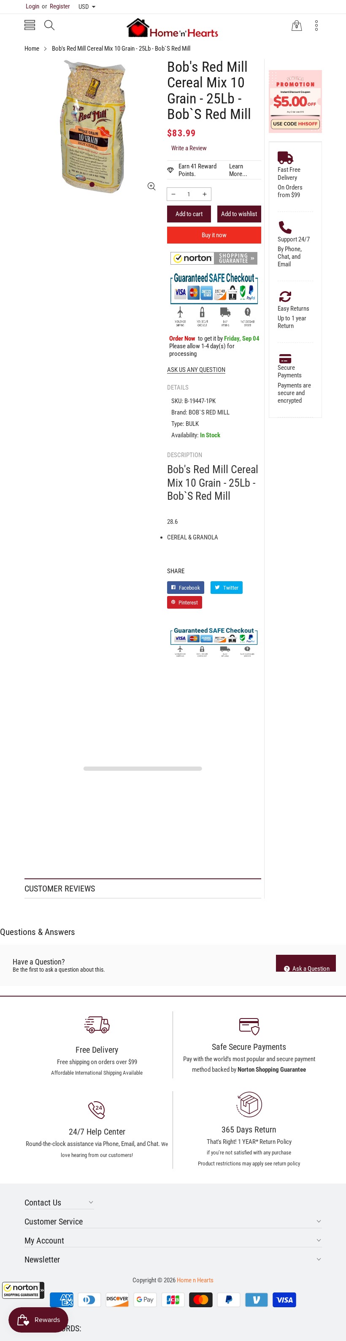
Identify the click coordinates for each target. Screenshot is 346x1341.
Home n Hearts (195, 1280)
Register (56, 6)
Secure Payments (290, 371)
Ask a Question (310, 968)
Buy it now (214, 235)
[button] (23, 1290)
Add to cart (189, 214)
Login (32, 6)
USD (83, 7)
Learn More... (238, 170)
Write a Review (189, 148)
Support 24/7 (294, 239)
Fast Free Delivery (289, 173)
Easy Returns (293, 308)
